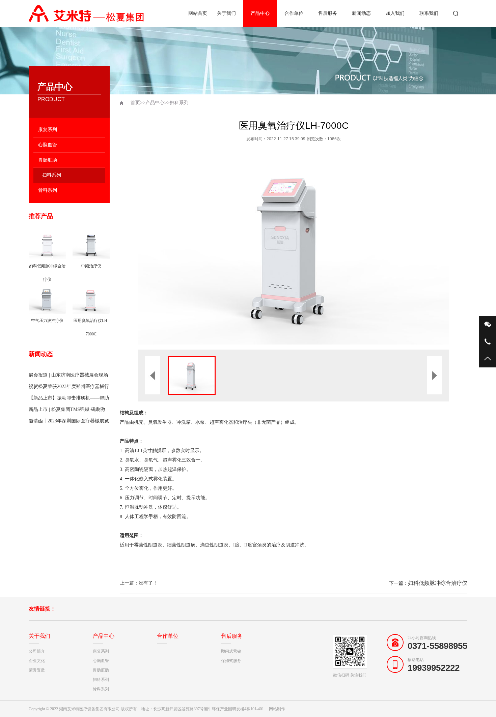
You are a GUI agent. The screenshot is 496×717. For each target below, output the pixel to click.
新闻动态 (361, 13)
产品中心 (260, 13)
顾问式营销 (231, 651)
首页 (135, 102)
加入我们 (395, 13)
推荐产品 (41, 216)
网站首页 (197, 13)
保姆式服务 (231, 660)
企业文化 (37, 660)
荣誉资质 (37, 670)
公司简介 (37, 651)
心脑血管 (47, 144)
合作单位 (293, 13)
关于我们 (226, 13)
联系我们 (428, 13)
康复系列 (47, 129)
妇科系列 (51, 175)
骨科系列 (47, 190)
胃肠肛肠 (47, 159)
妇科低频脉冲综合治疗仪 (437, 583)
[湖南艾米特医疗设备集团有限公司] (88, 13)
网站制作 (277, 709)
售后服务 (327, 13)
